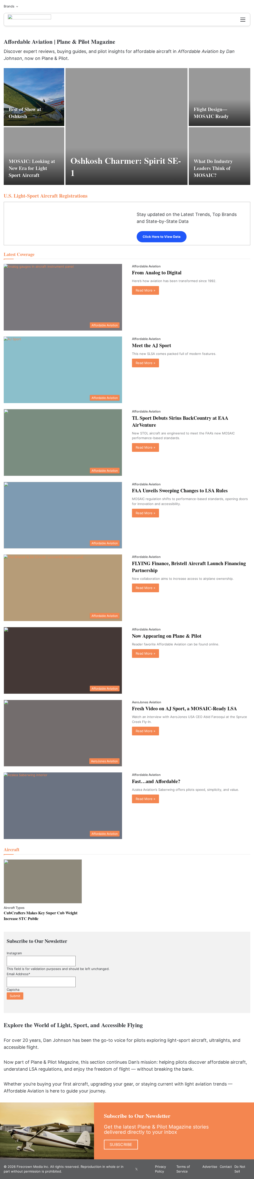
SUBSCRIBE (121, 1144)
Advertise (209, 1167)
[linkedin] (148, 1169)
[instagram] (142, 1169)
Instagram (14, 953)
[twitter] (136, 1169)
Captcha (13, 990)
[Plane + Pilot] (29, 19)
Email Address (18, 974)
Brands (9, 6)
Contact (226, 1167)
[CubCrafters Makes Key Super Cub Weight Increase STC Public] (43, 881)
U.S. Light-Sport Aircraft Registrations (46, 195)
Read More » (145, 290)
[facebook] (130, 1169)
